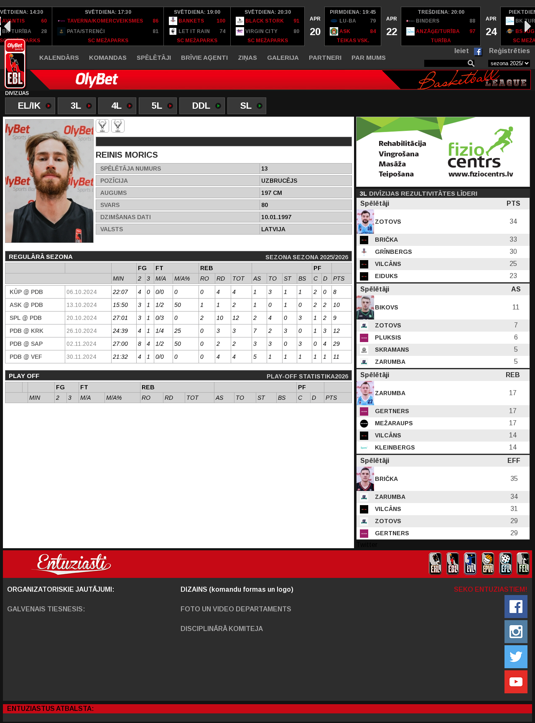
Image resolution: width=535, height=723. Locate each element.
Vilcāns (387, 264)
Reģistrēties (509, 50)
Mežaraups (393, 423)
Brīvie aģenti (204, 57)
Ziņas (247, 57)
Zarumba (389, 361)
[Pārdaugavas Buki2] (102, 126)
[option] (108, 26)
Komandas (108, 57)
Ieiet (461, 50)
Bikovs (385, 307)
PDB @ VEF (26, 356)
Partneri (325, 57)
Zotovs (387, 221)
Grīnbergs (392, 251)
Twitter (366, 544)
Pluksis (387, 337)
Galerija (283, 57)
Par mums (369, 57)
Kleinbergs (394, 447)
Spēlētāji (154, 57)
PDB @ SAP (26, 343)
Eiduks (385, 276)
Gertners (391, 411)
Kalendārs (59, 57)
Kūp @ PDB (26, 292)
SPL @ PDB (26, 317)
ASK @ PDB (26, 304)
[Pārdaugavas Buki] (118, 126)
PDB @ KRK (26, 330)
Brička (385, 239)
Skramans (391, 349)
